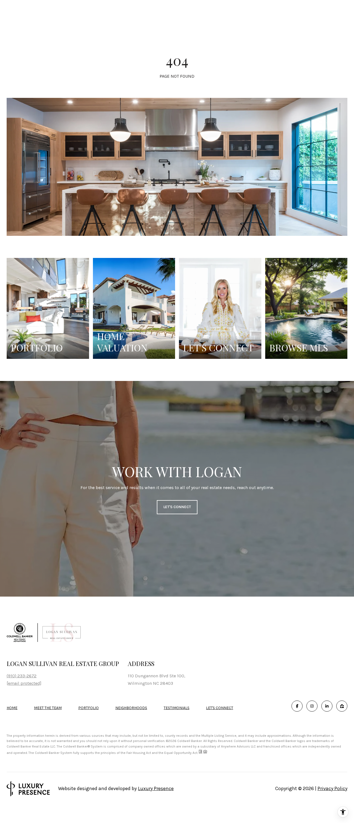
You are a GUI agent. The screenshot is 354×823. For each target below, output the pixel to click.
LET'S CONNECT (219, 708)
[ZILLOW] (341, 706)
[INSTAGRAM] (311, 706)
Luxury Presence (156, 788)
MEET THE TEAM (48, 708)
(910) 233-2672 (22, 675)
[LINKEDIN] (326, 706)
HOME (12, 708)
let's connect (177, 507)
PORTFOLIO (88, 708)
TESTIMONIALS (176, 708)
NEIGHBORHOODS (131, 708)
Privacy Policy (332, 788)
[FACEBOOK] (297, 706)
